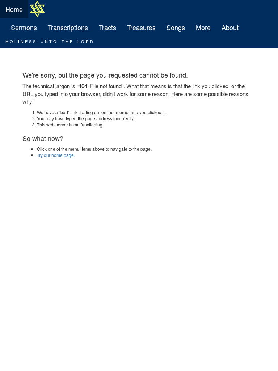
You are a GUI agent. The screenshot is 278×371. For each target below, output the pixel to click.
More (203, 27)
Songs (176, 27)
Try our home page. (56, 155)
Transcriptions (68, 27)
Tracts (107, 27)
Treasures (141, 27)
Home (14, 9)
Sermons (24, 27)
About (230, 27)
